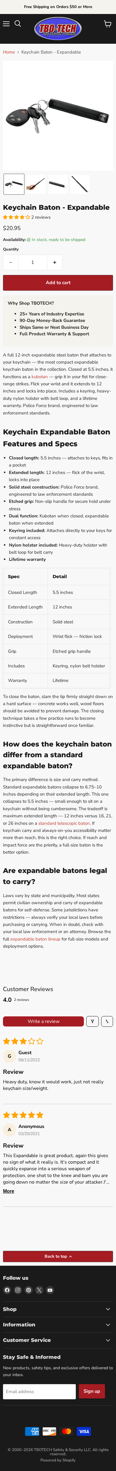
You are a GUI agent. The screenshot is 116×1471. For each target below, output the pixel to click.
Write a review (43, 1021)
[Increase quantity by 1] (54, 262)
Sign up (92, 1391)
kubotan (40, 377)
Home (9, 52)
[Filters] (92, 1021)
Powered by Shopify (58, 1460)
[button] (14, 184)
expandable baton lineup (35, 939)
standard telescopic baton (64, 823)
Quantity (11, 249)
